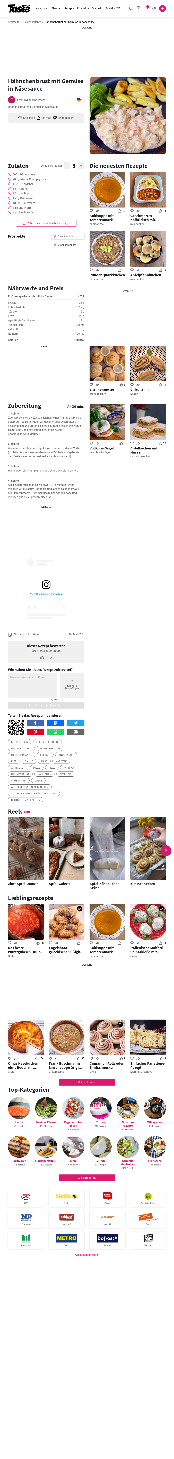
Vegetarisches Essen (73, 1123)
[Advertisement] (87, 51)
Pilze (36, 767)
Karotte (61, 761)
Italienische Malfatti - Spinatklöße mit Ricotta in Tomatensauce (147, 950)
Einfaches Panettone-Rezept (147, 1065)
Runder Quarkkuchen (107, 275)
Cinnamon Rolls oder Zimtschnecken (107, 1065)
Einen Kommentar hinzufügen (46, 705)
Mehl (73, 1161)
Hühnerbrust (20, 774)
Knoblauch (66, 755)
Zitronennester (102, 390)
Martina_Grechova (141, 1071)
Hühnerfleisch (21, 748)
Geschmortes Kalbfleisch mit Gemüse (142, 218)
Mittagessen (19, 742)
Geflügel (65, 774)
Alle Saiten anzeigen (87, 1254)
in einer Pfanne (21, 755)
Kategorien (42, 8)
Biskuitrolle (139, 390)
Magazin (97, 8)
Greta (11, 956)
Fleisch (45, 755)
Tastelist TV (113, 8)
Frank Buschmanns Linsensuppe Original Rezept (66, 1065)
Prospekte (83, 8)
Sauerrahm (18, 780)
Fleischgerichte (32, 22)
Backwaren (19, 1161)
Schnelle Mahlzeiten (25, 800)
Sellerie (100, 1161)
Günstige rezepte (128, 1123)
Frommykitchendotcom (31, 100)
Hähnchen (44, 774)
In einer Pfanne (46, 1122)
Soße (38, 780)
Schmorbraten (50, 748)
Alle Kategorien (87, 1177)
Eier (14, 761)
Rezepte (69, 8)
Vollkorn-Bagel (102, 448)
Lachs (19, 1122)
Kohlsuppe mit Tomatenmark (102, 218)
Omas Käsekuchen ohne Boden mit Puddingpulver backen (23, 1065)
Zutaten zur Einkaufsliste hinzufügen (48, 223)
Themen (56, 8)
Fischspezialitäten (47, 1161)
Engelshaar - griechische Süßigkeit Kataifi (66, 950)
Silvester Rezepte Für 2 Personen (34, 793)
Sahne (29, 761)
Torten (100, 1122)
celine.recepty (98, 394)
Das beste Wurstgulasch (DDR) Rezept (24, 950)
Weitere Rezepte (87, 1082)
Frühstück (155, 1161)
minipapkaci (97, 224)
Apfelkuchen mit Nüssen (144, 450)
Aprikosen (18, 767)
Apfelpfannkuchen (145, 275)
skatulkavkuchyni (100, 452)
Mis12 (134, 394)
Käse (44, 761)
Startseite (13, 22)
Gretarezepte (56, 1071)
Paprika (68, 767)
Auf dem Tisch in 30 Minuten (29, 787)
